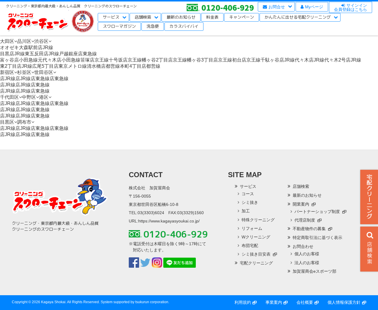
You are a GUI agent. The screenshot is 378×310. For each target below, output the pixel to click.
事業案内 (273, 302)
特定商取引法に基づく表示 (317, 237)
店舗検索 (143, 17)
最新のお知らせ (181, 17)
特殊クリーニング (258, 219)
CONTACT (146, 175)
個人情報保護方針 (344, 302)
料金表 (212, 17)
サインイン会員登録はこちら (350, 7)
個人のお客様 (306, 253)
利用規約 (242, 302)
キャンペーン (241, 17)
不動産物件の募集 (309, 228)
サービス (111, 17)
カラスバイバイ (184, 26)
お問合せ (276, 6)
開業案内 (301, 204)
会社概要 (304, 302)
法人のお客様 (306, 262)
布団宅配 (250, 245)
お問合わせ (303, 246)
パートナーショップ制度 (317, 211)
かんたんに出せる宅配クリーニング (298, 17)
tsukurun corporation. (152, 302)
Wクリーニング (256, 237)
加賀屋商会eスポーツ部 (314, 271)
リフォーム (252, 228)
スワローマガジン (119, 26)
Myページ (314, 6)
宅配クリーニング (369, 197)
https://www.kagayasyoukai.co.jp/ (169, 221)
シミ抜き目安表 (256, 254)
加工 (246, 211)
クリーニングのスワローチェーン (37, 21)
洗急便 (152, 26)
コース (248, 193)
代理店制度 (304, 220)
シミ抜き (250, 202)
